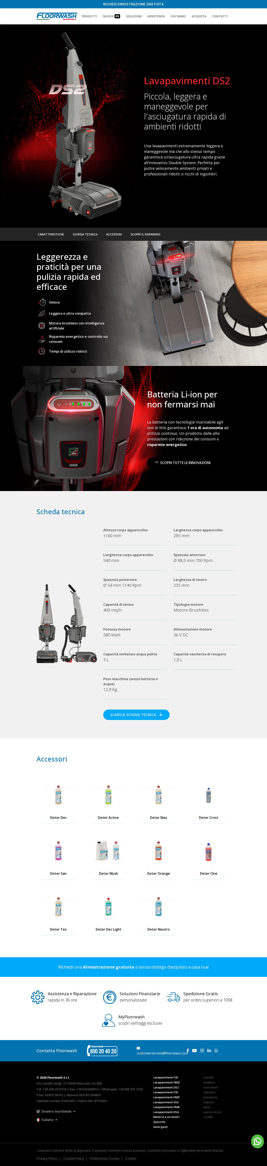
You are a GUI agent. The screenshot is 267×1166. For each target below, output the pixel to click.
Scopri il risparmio (145, 234)
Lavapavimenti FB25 (166, 1082)
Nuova (111, 16)
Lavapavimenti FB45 (166, 1107)
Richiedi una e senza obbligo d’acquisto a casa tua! (133, 967)
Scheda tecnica (85, 234)
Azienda (208, 1077)
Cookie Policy (73, 1158)
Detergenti (160, 1127)
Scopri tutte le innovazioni (184, 462)
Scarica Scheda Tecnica (133, 714)
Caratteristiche (51, 234)
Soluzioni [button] (134, 16)
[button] (56, 1111)
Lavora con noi (212, 1112)
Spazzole (159, 1122)
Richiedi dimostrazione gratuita (133, 4)
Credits (130, 1158)
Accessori (114, 234)
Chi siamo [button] (178, 16)
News (206, 1107)
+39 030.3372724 (54, 1089)
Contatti (220, 16)
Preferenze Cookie (104, 1158)
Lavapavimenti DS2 (166, 1087)
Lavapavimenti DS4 (166, 1112)
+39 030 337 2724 (130, 1089)
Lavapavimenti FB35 (166, 1097)
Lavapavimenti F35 (165, 1092)
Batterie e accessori (166, 1117)
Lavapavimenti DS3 (166, 1102)
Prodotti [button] (89, 16)
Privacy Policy (47, 1158)
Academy (209, 1082)
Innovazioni (210, 1087)
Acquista (199, 16)
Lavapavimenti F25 (165, 1077)
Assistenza (156, 16)
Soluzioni (209, 1092)
